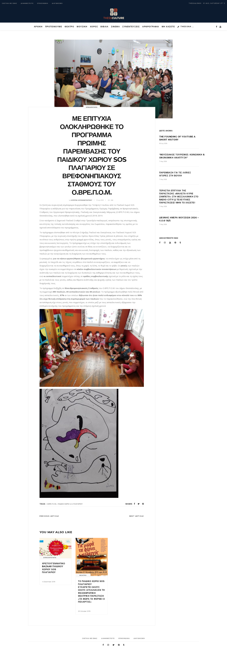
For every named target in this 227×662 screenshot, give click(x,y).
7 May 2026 (163, 161)
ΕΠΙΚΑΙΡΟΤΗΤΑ (91, 107)
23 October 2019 (84, 611)
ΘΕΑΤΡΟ (83, 575)
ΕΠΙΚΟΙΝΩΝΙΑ (42, 3)
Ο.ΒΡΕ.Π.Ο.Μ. (52, 504)
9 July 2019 (100, 200)
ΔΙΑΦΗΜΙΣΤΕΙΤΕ (27, 3)
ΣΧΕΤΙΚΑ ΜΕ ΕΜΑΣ (9, 3)
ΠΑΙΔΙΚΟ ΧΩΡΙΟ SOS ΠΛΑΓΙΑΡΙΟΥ (70, 504)
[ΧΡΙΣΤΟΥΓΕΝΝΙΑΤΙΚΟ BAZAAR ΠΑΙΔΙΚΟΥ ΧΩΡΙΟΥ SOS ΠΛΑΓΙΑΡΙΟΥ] (56, 548)
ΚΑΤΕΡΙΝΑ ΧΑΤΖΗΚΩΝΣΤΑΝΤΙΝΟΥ (81, 200)
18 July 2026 (163, 143)
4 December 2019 (48, 582)
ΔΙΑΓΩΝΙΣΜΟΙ (57, 3)
